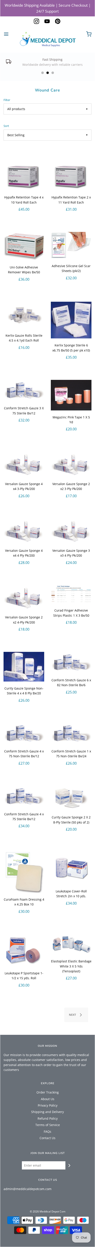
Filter (7, 100)
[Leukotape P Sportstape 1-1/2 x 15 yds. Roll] (24, 950)
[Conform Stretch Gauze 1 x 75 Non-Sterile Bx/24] (71, 733)
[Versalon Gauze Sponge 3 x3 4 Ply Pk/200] (71, 531)
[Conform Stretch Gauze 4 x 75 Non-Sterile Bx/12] (24, 733)
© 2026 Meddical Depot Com (47, 1211)
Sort (6, 126)
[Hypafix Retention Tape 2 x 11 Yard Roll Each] (71, 176)
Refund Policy (48, 1118)
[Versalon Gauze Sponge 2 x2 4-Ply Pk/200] (24, 597)
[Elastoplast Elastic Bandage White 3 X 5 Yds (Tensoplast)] (71, 944)
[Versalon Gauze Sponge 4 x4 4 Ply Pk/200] (24, 531)
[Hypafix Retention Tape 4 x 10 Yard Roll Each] (24, 176)
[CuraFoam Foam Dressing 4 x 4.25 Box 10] (24, 872)
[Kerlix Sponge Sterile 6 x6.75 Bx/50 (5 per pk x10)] (71, 320)
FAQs (47, 1131)
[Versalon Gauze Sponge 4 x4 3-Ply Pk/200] (24, 464)
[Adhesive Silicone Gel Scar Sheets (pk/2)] (71, 245)
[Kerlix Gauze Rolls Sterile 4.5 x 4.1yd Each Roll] (24, 315)
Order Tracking (47, 1092)
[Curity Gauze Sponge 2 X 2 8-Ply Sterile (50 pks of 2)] (71, 798)
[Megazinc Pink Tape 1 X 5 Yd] (71, 395)
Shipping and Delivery (47, 1112)
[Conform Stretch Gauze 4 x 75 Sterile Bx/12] (24, 796)
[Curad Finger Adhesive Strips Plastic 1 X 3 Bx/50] (71, 594)
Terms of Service (47, 1125)
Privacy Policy (47, 1105)
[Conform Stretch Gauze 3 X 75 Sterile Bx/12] (24, 391)
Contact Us (47, 1138)
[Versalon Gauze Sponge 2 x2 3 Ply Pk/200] (71, 464)
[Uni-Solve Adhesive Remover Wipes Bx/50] (24, 246)
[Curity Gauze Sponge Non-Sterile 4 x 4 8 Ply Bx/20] (24, 667)
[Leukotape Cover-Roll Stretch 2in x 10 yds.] (71, 868)
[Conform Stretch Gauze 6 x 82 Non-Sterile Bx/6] (71, 663)
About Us (47, 1099)
